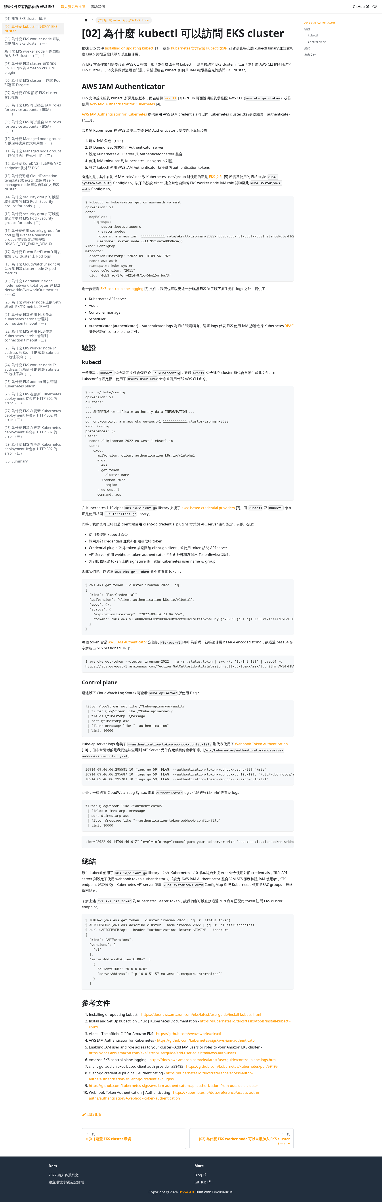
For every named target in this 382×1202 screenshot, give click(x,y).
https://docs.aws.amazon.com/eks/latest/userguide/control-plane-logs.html (213, 1059)
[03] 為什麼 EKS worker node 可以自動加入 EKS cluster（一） (32, 41)
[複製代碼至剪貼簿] (288, 202)
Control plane (317, 42)
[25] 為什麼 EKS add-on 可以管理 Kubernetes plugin (30, 384)
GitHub (359, 6)
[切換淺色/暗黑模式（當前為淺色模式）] (374, 6)
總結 (307, 48)
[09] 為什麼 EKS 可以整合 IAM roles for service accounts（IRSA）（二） (32, 126)
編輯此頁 (94, 1114)
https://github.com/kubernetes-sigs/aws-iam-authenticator (206, 1040)
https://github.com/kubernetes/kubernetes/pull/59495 (232, 1066)
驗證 (307, 29)
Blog (198, 1175)
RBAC (289, 325)
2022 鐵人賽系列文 (64, 1175)
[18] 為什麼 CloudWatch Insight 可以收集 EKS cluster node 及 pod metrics (32, 268)
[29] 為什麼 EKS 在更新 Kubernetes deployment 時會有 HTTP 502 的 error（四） (32, 449)
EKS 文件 (216, 176)
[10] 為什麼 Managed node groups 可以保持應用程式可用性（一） (32, 141)
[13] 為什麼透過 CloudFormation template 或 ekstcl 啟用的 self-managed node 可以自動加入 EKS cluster (31, 182)
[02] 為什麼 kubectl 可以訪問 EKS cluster (30, 28)
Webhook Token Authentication (261, 743)
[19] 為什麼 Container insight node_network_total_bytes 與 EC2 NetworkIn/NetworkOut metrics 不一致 (32, 288)
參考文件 (310, 55)
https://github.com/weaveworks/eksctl (188, 1033)
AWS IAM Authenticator (127, 642)
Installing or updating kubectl (129, 48)
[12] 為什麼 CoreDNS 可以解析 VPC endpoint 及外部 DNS (32, 165)
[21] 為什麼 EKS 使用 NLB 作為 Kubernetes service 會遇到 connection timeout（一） (28, 319)
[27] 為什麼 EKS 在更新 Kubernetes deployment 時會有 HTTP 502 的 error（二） (32, 415)
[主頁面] (86, 20)
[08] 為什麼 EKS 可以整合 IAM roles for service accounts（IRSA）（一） (32, 109)
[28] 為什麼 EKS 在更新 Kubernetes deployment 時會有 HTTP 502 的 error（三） (32, 432)
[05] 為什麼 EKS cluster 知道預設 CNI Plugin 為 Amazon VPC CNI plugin (30, 68)
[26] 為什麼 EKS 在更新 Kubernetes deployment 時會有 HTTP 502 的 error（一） (32, 398)
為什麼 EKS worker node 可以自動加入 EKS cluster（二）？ (32, 53)
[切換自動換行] (280, 202)
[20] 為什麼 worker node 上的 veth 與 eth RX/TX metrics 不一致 (32, 304)
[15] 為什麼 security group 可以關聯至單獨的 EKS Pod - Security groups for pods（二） (31, 218)
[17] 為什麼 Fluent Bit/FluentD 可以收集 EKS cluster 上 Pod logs (32, 254)
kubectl (313, 35)
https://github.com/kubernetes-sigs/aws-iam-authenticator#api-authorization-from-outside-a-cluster (173, 1085)
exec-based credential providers (208, 507)
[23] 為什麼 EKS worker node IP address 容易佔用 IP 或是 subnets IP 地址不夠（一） (31, 352)
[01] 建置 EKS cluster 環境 (25, 18)
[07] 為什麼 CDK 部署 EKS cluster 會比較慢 (30, 95)
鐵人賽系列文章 (73, 6)
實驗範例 (98, 6)
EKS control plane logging (121, 288)
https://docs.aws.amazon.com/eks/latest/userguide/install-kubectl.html (201, 1014)
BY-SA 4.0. (187, 1192)
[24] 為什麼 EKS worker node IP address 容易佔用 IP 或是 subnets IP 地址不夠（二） (31, 369)
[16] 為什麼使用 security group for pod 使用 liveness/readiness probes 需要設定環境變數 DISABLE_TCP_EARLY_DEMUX (32, 237)
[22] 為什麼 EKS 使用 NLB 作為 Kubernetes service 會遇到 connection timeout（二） (28, 336)
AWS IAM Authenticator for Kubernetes (122, 104)
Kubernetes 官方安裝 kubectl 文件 (199, 48)
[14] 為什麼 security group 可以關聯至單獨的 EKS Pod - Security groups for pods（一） (31, 201)
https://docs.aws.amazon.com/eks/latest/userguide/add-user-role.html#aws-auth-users (162, 1052)
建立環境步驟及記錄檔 (66, 1182)
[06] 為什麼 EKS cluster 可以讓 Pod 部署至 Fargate (32, 82)
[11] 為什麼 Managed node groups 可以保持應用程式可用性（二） (32, 153)
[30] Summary (16, 461)
